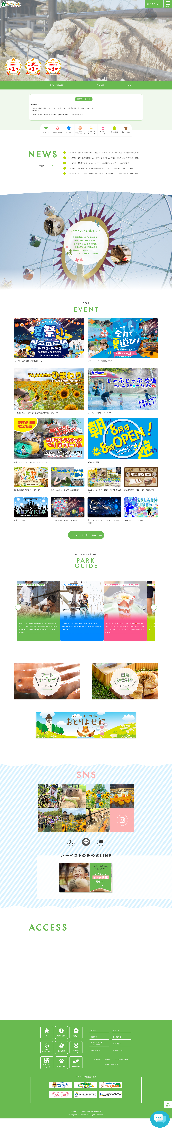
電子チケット (154, 4)
